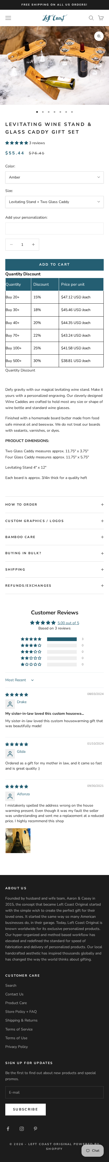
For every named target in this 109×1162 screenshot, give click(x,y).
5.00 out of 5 (68, 622)
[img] (16, 694)
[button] (17, 142)
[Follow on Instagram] (21, 1128)
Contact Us (14, 994)
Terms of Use (16, 1038)
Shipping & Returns (21, 1020)
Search (10, 985)
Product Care (16, 1002)
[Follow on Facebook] (8, 1128)
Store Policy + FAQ (21, 1011)
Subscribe (25, 1109)
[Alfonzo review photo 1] (18, 840)
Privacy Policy (16, 1046)
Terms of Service (19, 1029)
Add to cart (54, 264)
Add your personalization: (26, 217)
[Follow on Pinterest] (35, 1128)
